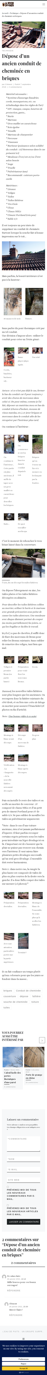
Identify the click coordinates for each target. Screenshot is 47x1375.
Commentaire (17, 1139)
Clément (8, 84)
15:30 (25, 1307)
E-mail (12, 1169)
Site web (13, 1180)
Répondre (13, 1290)
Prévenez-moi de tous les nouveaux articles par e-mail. (22, 1211)
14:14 (23, 1279)
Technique (14, 13)
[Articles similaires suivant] (42, 1040)
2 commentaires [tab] (23, 1263)
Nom (11, 1159)
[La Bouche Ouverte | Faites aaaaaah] (8, 4)
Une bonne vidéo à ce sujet (22, 716)
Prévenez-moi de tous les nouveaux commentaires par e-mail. (21, 1194)
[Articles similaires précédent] (36, 1040)
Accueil (5, 13)
